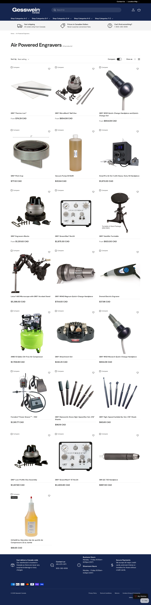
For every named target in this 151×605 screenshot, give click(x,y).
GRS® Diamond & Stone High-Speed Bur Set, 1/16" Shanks (75, 418)
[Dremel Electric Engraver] (119, 273)
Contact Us (121, 1)
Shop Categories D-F (40, 18)
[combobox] (86, 10)
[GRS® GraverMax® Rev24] (75, 212)
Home (12, 33)
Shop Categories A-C (19, 18)
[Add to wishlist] (49, 69)
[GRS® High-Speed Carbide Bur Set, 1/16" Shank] (119, 393)
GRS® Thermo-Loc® (18, 113)
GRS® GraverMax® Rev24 (65, 236)
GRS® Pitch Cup (17, 176)
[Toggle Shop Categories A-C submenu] (28, 18)
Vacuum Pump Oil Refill (64, 176)
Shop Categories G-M (61, 18)
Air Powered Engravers (22, 33)
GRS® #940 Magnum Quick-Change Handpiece (74, 296)
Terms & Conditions (106, 593)
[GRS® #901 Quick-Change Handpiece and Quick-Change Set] (119, 89)
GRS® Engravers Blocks (20, 236)
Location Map (132, 1)
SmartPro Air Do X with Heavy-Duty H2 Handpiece (119, 176)
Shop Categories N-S (82, 18)
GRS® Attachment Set (64, 357)
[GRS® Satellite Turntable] (119, 212)
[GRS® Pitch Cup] (31, 152)
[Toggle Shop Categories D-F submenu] (49, 18)
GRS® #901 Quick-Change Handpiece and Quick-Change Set (119, 114)
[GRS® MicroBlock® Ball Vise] (75, 89)
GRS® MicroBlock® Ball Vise (66, 113)
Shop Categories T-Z (103, 18)
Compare (111, 59)
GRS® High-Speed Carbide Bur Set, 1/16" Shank (117, 417)
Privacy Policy (93, 593)
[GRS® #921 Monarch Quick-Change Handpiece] (119, 333)
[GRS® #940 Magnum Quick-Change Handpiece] (75, 273)
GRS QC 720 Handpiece (108, 480)
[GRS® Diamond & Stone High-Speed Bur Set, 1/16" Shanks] (75, 393)
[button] (139, 10)
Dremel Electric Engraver (109, 296)
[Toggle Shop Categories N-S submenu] (91, 18)
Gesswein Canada (21, 593)
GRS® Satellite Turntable (109, 236)
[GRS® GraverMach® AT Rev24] (75, 456)
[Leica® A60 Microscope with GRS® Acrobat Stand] (31, 273)
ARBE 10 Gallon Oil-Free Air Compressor (27, 357)
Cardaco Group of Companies (131, 593)
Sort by (14, 59)
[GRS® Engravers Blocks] (31, 212)
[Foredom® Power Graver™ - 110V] (31, 393)
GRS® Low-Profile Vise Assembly (24, 480)
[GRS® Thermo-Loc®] (31, 89)
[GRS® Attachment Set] (75, 333)
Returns (117, 593)
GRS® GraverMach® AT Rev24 (66, 480)
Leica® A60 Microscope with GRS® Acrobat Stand (30, 296)
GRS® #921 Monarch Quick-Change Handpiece (118, 357)
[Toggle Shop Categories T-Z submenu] (112, 18)
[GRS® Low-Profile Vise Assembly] (31, 456)
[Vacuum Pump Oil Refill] (75, 152)
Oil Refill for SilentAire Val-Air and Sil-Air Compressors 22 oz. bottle (27, 541)
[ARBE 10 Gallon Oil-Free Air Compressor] (31, 333)
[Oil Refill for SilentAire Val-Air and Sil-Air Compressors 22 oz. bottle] (31, 516)
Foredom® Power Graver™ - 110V (24, 417)
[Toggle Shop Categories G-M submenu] (71, 18)
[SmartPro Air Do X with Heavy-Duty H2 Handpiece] (119, 152)
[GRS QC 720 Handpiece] (119, 456)
